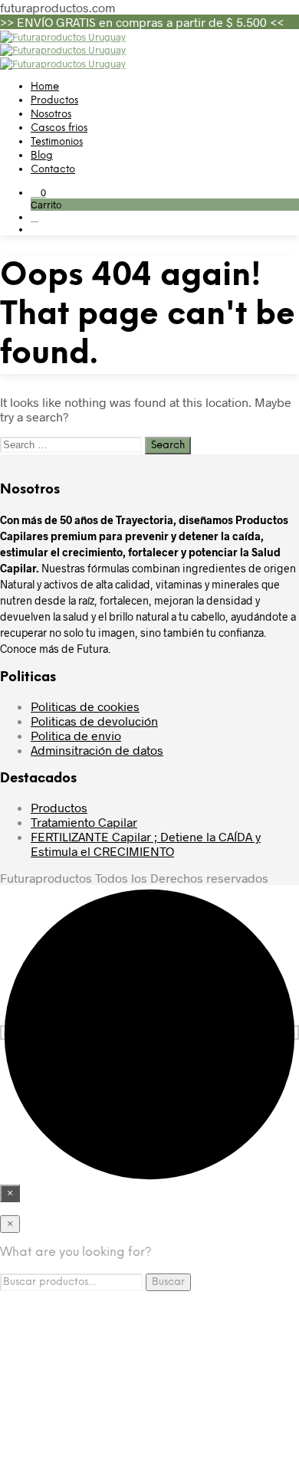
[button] (38, 192)
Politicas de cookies (85, 706)
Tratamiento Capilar (84, 822)
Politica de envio (76, 735)
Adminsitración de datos (97, 749)
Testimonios (57, 142)
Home (45, 87)
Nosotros (51, 115)
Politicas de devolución (94, 720)
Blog (42, 156)
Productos (54, 101)
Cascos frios (59, 128)
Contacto (53, 170)
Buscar (168, 1282)
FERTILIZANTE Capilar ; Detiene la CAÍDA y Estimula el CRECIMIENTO (146, 843)
